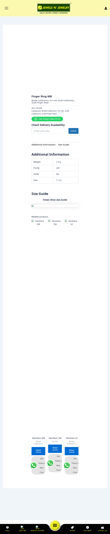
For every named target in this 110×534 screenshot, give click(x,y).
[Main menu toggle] (6, 8)
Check (73, 130)
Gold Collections (66, 100)
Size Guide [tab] (63, 144)
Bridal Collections (40, 100)
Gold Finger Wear (40, 102)
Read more (38, 451)
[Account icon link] (105, 8)
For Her (53, 100)
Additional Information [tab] (44, 144)
